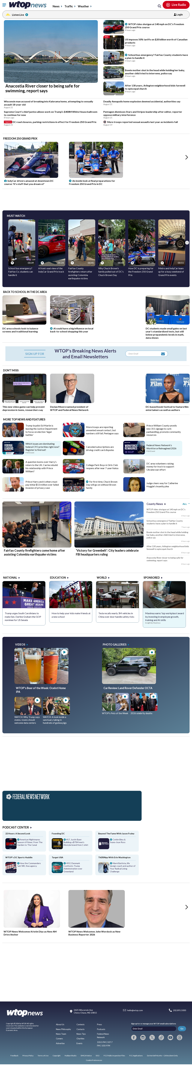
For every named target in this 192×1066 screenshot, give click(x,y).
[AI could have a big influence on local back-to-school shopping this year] (72, 323)
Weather (83, 6)
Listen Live (18, 14)
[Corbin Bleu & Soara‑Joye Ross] (117, 845)
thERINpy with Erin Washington (114, 857)
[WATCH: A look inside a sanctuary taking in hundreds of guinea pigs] (56, 713)
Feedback (14, 1055)
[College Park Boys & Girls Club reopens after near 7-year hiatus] (73, 472)
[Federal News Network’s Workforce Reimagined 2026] (134, 453)
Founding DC (58, 833)
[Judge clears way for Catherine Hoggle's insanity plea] (134, 490)
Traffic (68, 6)
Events (79, 1043)
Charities (80, 1038)
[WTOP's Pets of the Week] (115, 710)
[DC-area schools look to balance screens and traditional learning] (24, 323)
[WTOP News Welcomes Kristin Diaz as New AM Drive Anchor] (32, 909)
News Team (61, 1034)
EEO (97, 1055)
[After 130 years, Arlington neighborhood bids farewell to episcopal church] (113, 88)
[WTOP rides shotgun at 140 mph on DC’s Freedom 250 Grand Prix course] (113, 27)
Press (99, 1024)
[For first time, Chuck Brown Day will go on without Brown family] (73, 490)
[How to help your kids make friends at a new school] (70, 594)
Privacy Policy (27, 1055)
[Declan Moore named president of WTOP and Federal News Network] (72, 402)
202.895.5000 (179, 1010)
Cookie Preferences (94, 1060)
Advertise (60, 1043)
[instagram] (143, 1037)
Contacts (80, 1029)
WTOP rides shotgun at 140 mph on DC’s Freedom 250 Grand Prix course (166, 510)
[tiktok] (161, 1037)
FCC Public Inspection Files (114, 1055)
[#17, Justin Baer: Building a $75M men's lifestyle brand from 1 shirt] (70, 845)
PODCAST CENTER (15, 827)
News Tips (81, 1034)
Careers (59, 1038)
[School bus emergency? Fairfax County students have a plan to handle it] (113, 58)
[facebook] (133, 1037)
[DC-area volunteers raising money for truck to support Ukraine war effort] (134, 472)
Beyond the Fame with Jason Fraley (116, 833)
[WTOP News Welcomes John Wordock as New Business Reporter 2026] (96, 909)
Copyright (56, 1055)
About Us (60, 1024)
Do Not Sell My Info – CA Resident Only (162, 1055)
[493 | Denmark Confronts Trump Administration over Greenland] (70, 868)
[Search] (159, 6)
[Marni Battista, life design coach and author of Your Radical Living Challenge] (117, 868)
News (56, 6)
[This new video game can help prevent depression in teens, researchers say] (24, 402)
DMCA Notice (86, 1055)
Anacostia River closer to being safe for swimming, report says (165, 559)
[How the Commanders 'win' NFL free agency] (24, 868)
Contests (80, 1024)
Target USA (57, 857)
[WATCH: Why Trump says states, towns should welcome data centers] (27, 713)
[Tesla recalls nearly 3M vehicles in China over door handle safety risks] (117, 594)
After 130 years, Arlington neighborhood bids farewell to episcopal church (168, 547)
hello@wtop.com (135, 1010)
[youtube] (170, 1037)
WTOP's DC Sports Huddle (18, 857)
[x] (152, 1037)
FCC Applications (136, 1055)
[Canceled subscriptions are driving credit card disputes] (73, 454)
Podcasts (101, 1029)
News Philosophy (63, 1029)
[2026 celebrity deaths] (144, 710)
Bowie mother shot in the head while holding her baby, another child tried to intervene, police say (167, 535)
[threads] (179, 1037)
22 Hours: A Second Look (17, 833)
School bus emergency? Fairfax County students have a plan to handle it (165, 522)
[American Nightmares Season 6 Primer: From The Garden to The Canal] (24, 845)
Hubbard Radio (70, 1055)
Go (181, 1028)
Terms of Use (43, 1055)
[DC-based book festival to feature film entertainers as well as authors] (168, 402)
